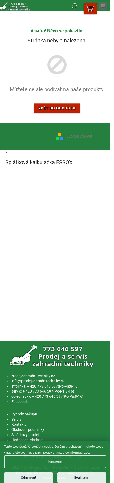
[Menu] (103, 6)
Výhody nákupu (24, 414)
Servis (16, 419)
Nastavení (55, 462)
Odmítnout (28, 478)
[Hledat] (74, 6)
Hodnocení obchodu (28, 440)
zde (86, 452)
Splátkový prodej (25, 435)
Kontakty (19, 424)
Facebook (19, 401)
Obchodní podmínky (27, 429)
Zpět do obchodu (57, 108)
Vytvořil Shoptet (79, 136)
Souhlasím (81, 478)
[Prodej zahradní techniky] (52, 356)
